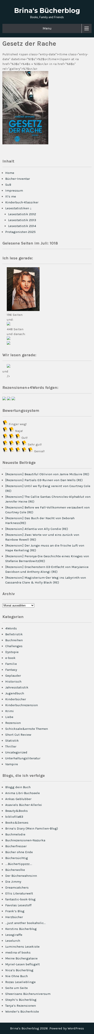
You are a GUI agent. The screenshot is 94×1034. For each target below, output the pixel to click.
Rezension (13, 723)
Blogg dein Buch (18, 787)
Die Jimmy (13, 882)
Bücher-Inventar (17, 179)
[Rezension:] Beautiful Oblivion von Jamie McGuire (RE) (47, 474)
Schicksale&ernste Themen (26, 729)
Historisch (13, 681)
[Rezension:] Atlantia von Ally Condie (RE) (36, 529)
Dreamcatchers (17, 887)
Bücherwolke (15, 870)
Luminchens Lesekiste (22, 946)
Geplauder (13, 676)
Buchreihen (14, 640)
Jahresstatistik (16, 687)
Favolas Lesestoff (18, 905)
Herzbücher (14, 917)
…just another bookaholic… (25, 923)
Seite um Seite (16, 988)
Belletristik (14, 634)
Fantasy (11, 670)
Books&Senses (16, 822)
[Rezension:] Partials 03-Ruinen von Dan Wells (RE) (44, 480)
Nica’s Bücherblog (19, 970)
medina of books (18, 952)
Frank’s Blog (14, 911)
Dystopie (12, 652)
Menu (47, 28)
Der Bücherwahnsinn (21, 876)
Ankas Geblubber (18, 799)
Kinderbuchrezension (21, 705)
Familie (11, 664)
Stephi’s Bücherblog (21, 1000)
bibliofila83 (14, 817)
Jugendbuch (14, 693)
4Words (11, 628)
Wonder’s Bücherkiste (22, 1011)
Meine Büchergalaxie (21, 958)
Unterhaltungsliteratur (22, 758)
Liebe (9, 717)
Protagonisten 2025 (20, 232)
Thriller (10, 746)
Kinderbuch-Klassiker (21, 202)
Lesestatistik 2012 (22, 214)
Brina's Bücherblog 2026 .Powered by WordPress (47, 1028)
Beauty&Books (16, 811)
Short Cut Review (18, 735)
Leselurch (12, 941)
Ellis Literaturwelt (19, 893)
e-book (10, 658)
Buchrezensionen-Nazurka (25, 840)
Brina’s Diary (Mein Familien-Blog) (31, 828)
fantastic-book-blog (20, 899)
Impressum (14, 190)
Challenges (14, 646)
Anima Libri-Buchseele (22, 793)
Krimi (9, 711)
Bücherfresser (16, 846)
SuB (8, 185)
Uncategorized (16, 752)
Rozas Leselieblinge (20, 982)
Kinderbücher (15, 699)
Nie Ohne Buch (16, 976)
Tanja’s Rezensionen (20, 1006)
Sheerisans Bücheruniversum (27, 994)
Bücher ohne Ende (19, 852)
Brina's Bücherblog (47, 11)
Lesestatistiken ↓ (18, 208)
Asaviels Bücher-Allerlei (23, 805)
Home (9, 173)
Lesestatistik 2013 (22, 220)
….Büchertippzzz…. (18, 864)
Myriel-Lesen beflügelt (22, 964)
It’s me (10, 196)
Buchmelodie (15, 834)
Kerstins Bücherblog (21, 929)
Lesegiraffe (13, 935)
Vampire (11, 764)
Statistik (12, 740)
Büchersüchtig (16, 858)
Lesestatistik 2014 (22, 226)
